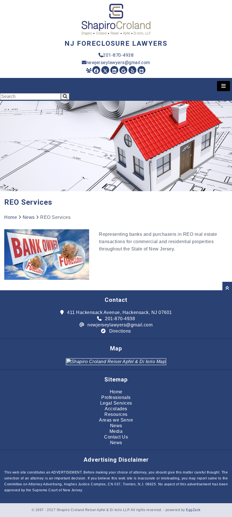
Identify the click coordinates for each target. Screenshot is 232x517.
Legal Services (116, 403)
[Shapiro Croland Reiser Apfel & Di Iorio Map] (116, 361)
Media (116, 431)
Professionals (116, 397)
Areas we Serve (116, 420)
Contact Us (116, 437)
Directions (120, 331)
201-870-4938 (118, 55)
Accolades (116, 408)
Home (10, 217)
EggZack (193, 510)
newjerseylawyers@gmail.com (118, 62)
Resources (116, 414)
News (29, 217)
